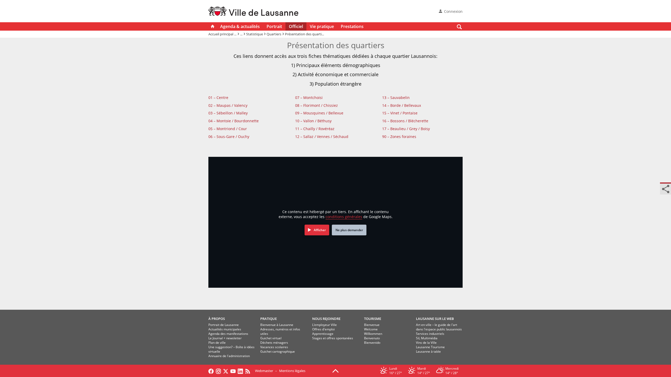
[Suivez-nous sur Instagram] (218, 370)
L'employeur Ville (324, 325)
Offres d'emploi (323, 329)
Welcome (371, 329)
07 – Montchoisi (309, 97)
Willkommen (373, 333)
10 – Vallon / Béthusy (313, 120)
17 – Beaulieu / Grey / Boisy (406, 128)
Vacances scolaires (274, 347)
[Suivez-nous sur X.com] (225, 370)
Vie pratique (322, 26)
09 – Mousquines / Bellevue (319, 112)
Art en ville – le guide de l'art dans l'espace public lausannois (439, 327)
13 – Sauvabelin (396, 97)
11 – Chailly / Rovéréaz (314, 128)
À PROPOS (216, 318)
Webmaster (264, 370)
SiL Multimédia (426, 338)
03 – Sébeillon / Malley (228, 112)
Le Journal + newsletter (225, 338)
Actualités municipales (224, 329)
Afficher (320, 230)
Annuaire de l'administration (229, 356)
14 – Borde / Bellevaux (401, 105)
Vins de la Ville (426, 342)
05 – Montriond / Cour (227, 128)
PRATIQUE (268, 318)
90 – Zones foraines (399, 136)
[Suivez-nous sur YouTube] (233, 370)
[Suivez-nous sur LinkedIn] (240, 370)
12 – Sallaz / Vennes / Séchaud (321, 136)
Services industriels (430, 333)
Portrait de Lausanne (223, 325)
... (241, 34)
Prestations (352, 26)
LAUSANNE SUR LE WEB (435, 318)
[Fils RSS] (249, 370)
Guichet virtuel (271, 338)
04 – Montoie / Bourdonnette (233, 120)
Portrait (274, 26)
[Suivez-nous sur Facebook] (211, 370)
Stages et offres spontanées (332, 338)
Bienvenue (372, 325)
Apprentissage (322, 333)
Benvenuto (372, 338)
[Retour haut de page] (335, 370)
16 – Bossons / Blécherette (405, 120)
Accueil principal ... (222, 34)
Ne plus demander (349, 230)
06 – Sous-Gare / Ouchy (228, 136)
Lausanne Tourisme (430, 347)
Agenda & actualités (240, 26)
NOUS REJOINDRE (326, 318)
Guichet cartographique (277, 351)
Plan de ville (217, 342)
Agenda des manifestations (228, 333)
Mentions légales (292, 370)
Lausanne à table (428, 351)
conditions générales (344, 216)
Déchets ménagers (274, 342)
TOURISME (372, 318)
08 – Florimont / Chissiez (316, 105)
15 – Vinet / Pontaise (400, 112)
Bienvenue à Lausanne (276, 325)
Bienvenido (372, 342)
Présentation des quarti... (304, 34)
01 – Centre (218, 97)
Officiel (296, 26)
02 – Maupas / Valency (227, 105)
